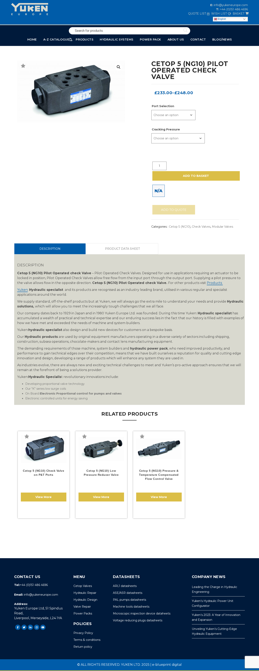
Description (50, 249)
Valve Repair (82, 606)
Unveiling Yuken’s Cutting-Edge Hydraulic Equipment (214, 631)
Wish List (219, 13)
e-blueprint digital (167, 665)
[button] (118, 67)
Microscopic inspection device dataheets (141, 613)
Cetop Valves (82, 586)
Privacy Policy (83, 633)
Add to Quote (173, 210)
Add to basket (196, 176)
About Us (176, 39)
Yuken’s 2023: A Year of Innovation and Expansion (216, 617)
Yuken (22, 290)
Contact (198, 39)
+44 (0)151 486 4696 (233, 9)
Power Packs (82, 613)
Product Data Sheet (122, 249)
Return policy (82, 647)
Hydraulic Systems (116, 39)
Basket (238, 13)
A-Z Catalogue (56, 39)
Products (215, 283)
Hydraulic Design (85, 600)
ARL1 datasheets (125, 586)
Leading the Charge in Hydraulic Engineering (214, 589)
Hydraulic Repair (84, 593)
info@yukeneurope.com (230, 5)
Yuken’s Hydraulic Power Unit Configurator (212, 603)
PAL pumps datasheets (129, 600)
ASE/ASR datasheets (127, 593)
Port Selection (163, 106)
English (221, 19)
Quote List (197, 13)
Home (32, 39)
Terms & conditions (86, 640)
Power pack (150, 39)
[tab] (50, 248)
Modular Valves (222, 226)
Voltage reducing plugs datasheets (137, 620)
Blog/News (222, 39)
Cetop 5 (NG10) (179, 226)
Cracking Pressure (166, 129)
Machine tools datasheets (131, 606)
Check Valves (201, 226)
